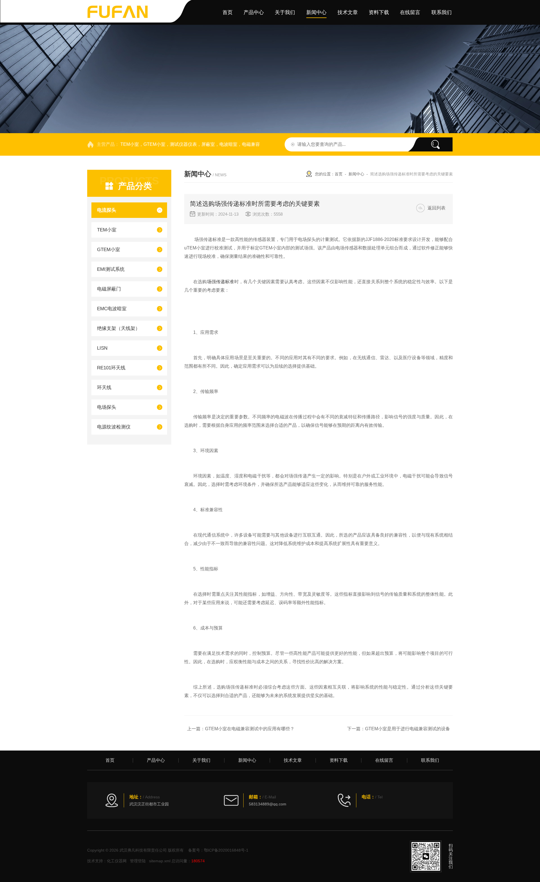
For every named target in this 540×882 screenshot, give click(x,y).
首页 (227, 12)
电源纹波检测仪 (113, 427)
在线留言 (410, 12)
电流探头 (106, 210)
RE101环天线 (111, 367)
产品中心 (254, 12)
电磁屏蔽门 (109, 289)
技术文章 (348, 12)
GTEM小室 (108, 249)
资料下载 (379, 12)
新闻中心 (316, 12)
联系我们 (441, 12)
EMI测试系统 (111, 269)
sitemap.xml (159, 861)
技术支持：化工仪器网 (107, 861)
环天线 (104, 387)
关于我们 (285, 12)
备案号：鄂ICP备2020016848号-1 (218, 850)
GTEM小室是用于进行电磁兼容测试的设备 (407, 728)
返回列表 (437, 208)
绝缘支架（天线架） (118, 328)
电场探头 (106, 407)
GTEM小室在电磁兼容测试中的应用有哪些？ (249, 728)
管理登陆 (138, 861)
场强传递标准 (220, 281)
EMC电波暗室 (112, 308)
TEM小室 (106, 230)
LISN (102, 348)
